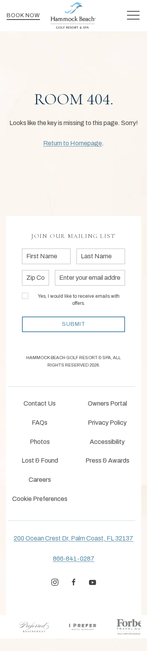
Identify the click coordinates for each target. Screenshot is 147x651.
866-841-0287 (73, 558)
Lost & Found (40, 460)
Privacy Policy (107, 422)
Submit (73, 324)
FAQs (39, 422)
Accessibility (107, 441)
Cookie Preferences (39, 498)
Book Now (23, 15)
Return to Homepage (72, 143)
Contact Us (40, 403)
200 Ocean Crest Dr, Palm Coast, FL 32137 (73, 538)
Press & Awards (107, 460)
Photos (40, 441)
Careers (40, 479)
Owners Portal (107, 403)
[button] (133, 15)
